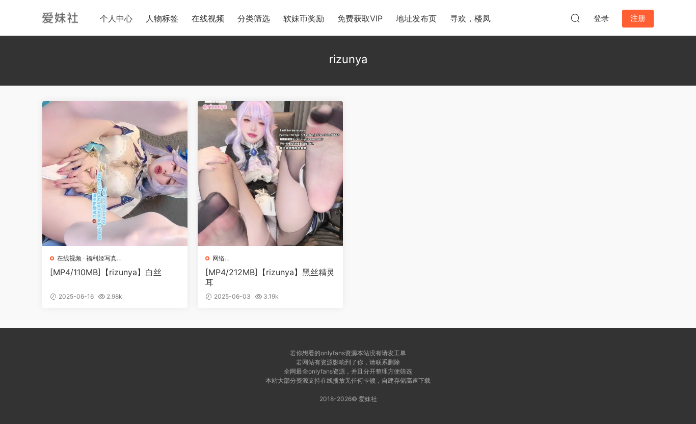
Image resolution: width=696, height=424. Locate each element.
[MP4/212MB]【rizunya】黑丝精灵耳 (270, 277)
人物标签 (162, 18)
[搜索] (575, 18)
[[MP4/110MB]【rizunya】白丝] (115, 173)
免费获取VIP (360, 18)
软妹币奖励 (303, 18)
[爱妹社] (60, 18)
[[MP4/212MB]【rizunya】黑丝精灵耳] (270, 173)
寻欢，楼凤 (470, 18)
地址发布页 (416, 18)
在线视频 (208, 18)
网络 (218, 258)
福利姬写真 (101, 258)
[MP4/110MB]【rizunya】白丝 (106, 272)
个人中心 (116, 18)
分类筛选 (253, 18)
